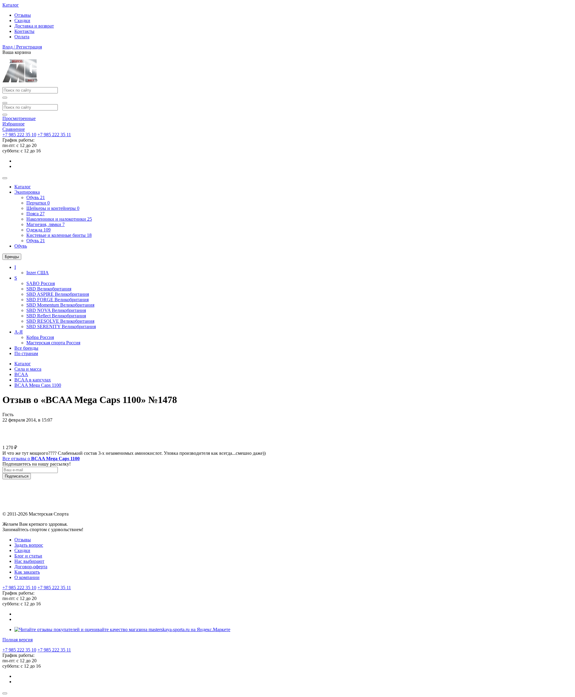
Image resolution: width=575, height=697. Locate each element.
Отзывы (22, 15)
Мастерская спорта (53, 342)
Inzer (37, 272)
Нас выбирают (29, 561)
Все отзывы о (41, 458)
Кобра (40, 337)
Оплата (21, 36)
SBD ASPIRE (57, 294)
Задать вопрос (28, 545)
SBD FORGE (57, 299)
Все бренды (26, 348)
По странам (26, 353)
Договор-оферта (30, 566)
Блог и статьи (28, 555)
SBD (48, 288)
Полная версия (17, 639)
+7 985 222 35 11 (54, 134)
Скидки (22, 20)
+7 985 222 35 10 (19, 134)
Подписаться (16, 476)
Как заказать (27, 572)
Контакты (24, 31)
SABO (40, 283)
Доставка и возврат (34, 25)
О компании (27, 577)
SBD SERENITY (61, 326)
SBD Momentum (60, 304)
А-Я (18, 331)
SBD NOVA (56, 310)
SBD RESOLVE (60, 321)
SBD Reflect (56, 315)
